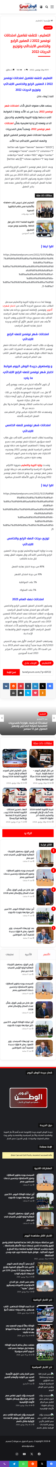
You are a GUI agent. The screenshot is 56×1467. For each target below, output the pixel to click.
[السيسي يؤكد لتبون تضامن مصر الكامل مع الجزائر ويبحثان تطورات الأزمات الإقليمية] (45, 1402)
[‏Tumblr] (28, 686)
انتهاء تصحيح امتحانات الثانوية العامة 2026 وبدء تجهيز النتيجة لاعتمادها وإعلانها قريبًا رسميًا (15, 814)
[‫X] (43, 686)
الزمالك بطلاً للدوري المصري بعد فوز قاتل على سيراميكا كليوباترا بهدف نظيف (20, 1329)
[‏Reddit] (13, 686)
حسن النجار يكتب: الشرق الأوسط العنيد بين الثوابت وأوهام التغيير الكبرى (19, 1377)
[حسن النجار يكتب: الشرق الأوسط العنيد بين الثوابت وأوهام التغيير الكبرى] (45, 1382)
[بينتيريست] (21, 686)
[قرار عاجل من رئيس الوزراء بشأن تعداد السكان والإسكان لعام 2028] (45, 896)
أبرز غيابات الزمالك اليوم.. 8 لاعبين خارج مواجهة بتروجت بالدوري (19, 910)
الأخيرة (28, 954)
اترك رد (28, 833)
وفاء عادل (29, 663)
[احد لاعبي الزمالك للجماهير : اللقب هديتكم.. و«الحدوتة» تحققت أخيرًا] (45, 1313)
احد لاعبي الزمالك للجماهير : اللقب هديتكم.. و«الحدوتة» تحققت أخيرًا (18, 1308)
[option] (28, 718)
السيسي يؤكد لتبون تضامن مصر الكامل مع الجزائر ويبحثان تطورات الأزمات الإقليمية (19, 1399)
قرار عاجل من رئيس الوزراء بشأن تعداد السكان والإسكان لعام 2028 (18, 891)
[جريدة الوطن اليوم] (28, 6)
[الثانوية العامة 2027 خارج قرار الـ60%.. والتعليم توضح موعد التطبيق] (45, 228)
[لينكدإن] (35, 686)
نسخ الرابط (11, 672)
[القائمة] (52, 7)
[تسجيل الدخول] (41, 7)
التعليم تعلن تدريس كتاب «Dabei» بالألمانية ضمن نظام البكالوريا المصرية (18, 206)
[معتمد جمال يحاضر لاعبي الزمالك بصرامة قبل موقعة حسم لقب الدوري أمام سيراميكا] (45, 1351)
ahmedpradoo (28, 1446)
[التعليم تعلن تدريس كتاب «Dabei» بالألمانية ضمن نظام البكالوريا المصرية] (45, 209)
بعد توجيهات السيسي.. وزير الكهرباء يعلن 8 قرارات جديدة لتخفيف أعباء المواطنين (21, 931)
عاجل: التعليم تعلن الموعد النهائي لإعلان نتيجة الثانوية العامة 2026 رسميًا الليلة (14, 775)
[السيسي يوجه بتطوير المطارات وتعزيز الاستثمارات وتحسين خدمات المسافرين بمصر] (45, 877)
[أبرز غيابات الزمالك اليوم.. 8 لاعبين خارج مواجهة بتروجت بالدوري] (45, 916)
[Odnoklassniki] (43, 693)
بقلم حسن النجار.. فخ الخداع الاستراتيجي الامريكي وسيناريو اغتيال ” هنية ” (20, 1285)
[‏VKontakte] (6, 686)
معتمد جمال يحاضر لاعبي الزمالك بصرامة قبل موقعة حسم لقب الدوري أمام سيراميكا (19, 1348)
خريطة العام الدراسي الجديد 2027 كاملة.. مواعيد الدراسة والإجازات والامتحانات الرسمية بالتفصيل (29, 726)
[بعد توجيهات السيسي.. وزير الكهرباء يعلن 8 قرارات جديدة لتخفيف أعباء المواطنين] (45, 935)
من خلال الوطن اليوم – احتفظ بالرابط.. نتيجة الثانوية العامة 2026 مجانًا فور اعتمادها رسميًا (42, 775)
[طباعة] (13, 693)
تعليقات (10, 954)
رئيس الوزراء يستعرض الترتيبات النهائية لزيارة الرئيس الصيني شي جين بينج (19, 855)
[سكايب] (28, 693)
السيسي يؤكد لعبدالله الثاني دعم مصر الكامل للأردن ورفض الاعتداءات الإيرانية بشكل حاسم (18, 1418)
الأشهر (46, 954)
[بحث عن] (46, 7)
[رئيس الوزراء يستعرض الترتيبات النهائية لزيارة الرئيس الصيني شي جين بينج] (45, 858)
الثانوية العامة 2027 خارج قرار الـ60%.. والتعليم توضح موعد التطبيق (21, 226)
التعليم (39, 20)
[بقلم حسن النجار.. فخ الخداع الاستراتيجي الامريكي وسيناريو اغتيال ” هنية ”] (45, 1285)
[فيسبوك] (50, 686)
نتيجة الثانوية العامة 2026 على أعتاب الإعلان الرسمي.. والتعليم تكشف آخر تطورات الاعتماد (41, 814)
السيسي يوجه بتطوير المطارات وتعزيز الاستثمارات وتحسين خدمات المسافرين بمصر (19, 874)
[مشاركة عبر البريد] (21, 693)
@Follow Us (46, 1147)
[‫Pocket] (35, 693)
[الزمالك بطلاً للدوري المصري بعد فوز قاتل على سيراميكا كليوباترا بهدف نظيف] (45, 1332)
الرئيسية (47, 20)
